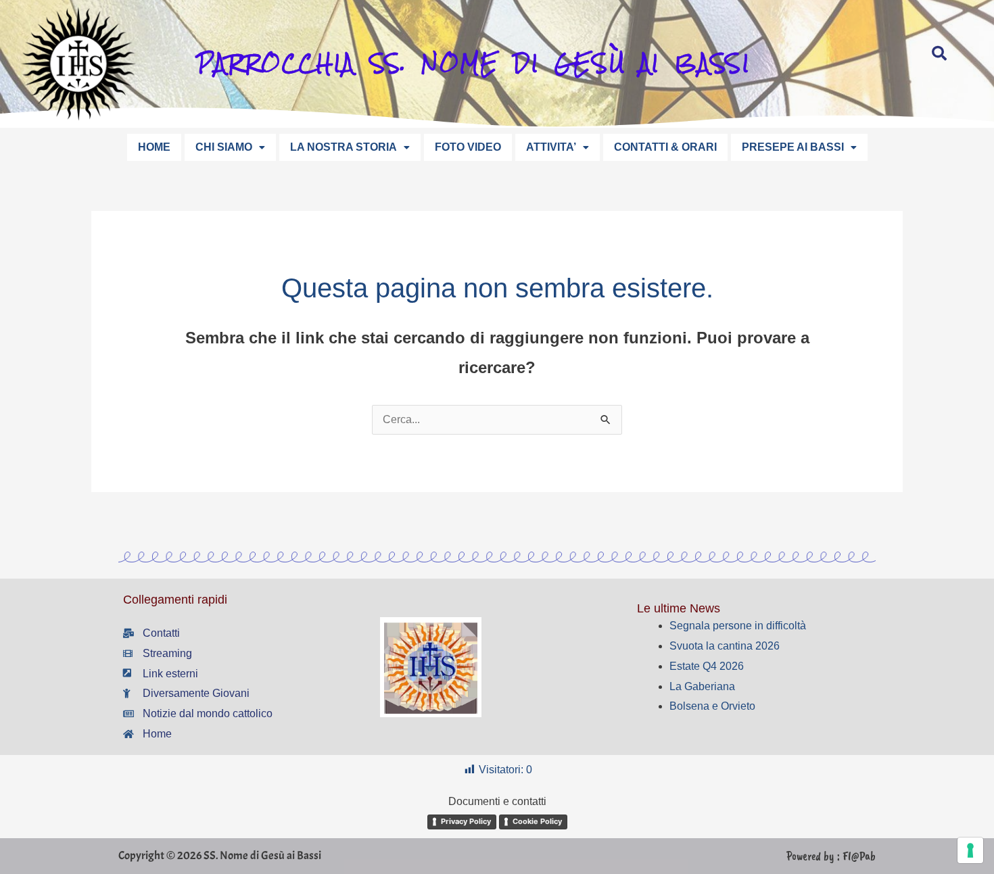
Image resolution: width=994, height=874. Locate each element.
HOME (154, 147)
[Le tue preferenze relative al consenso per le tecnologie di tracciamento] (970, 850)
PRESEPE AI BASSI (793, 147)
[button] (230, 147)
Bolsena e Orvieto (712, 706)
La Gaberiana (702, 686)
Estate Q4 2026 (706, 666)
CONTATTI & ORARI (665, 147)
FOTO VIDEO (468, 147)
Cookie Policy (537, 821)
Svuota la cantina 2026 (724, 646)
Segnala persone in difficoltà (737, 625)
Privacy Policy (466, 821)
